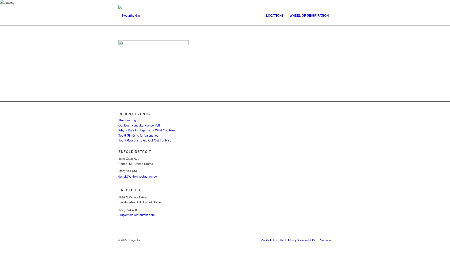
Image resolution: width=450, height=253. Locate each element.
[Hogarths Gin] (129, 15)
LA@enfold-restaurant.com (136, 214)
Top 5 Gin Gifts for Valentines (138, 135)
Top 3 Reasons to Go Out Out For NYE (145, 140)
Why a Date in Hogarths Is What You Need (147, 130)
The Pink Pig (127, 120)
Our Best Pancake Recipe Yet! (139, 125)
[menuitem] (275, 15)
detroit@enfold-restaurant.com (138, 176)
